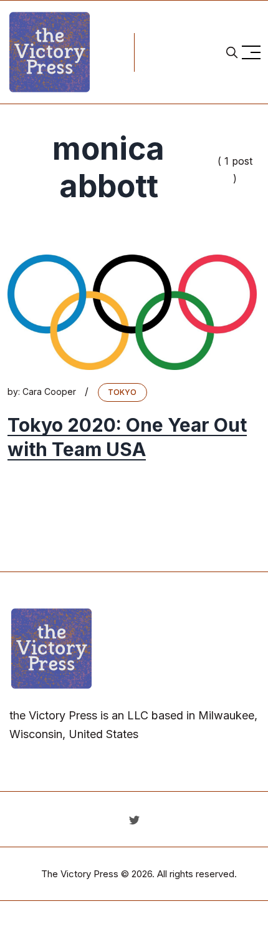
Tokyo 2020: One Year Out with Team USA (127, 437)
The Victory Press (79, 874)
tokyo (122, 392)
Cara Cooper (49, 391)
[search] (232, 52)
